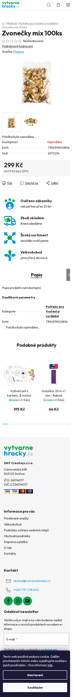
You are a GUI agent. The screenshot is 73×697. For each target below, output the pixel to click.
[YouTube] (27, 601)
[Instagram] (17, 601)
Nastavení (35, 675)
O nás (8, 548)
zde (50, 665)
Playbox (18, 52)
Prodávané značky (16, 518)
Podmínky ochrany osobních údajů (26, 530)
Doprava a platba (15, 542)
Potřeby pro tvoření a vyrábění (55, 311)
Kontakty (10, 553)
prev (4, 374)
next (69, 374)
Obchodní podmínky (17, 536)
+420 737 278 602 (26, 590)
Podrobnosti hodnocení (17, 46)
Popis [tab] (36, 275)
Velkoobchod (12, 524)
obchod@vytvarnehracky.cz (31, 581)
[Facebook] (8, 601)
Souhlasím (35, 687)
